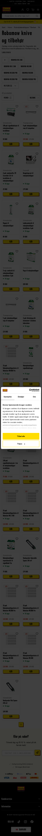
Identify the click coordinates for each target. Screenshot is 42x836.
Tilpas (19, 444)
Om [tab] (34, 397)
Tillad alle (21, 436)
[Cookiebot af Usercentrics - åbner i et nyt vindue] (29, 390)
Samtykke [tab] (8, 397)
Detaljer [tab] (21, 397)
